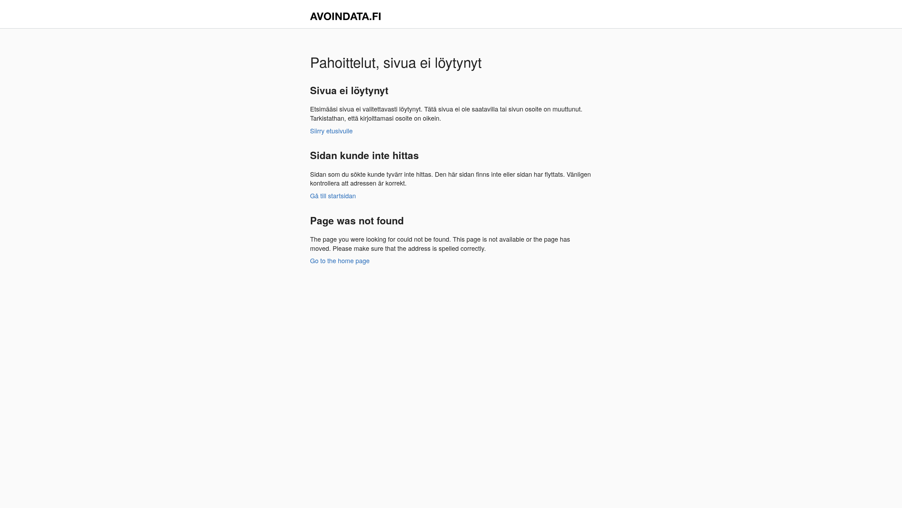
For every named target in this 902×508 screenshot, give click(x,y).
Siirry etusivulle (331, 130)
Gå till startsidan (333, 195)
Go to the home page (340, 260)
